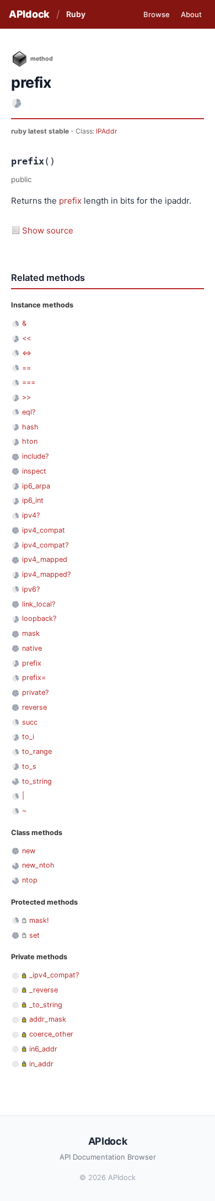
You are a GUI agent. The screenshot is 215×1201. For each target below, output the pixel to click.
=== (28, 382)
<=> (26, 353)
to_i (28, 736)
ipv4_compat (43, 530)
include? (35, 456)
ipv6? (31, 589)
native (32, 648)
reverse (34, 707)
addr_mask (47, 1019)
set (34, 935)
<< (26, 338)
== (26, 368)
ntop (29, 880)
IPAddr (106, 131)
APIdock (29, 14)
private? (35, 692)
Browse (156, 14)
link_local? (38, 604)
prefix (70, 200)
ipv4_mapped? (46, 574)
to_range (37, 751)
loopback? (39, 618)
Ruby (75, 14)
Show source (47, 230)
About (191, 14)
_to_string (45, 1005)
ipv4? (31, 515)
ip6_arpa (36, 486)
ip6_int (33, 500)
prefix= (34, 677)
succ (29, 722)
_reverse (43, 990)
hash (30, 427)
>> (26, 397)
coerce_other (51, 1034)
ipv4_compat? (45, 545)
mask (31, 633)
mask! (39, 920)
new (28, 851)
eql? (28, 412)
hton (29, 441)
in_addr (41, 1064)
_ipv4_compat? (54, 975)
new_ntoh (38, 865)
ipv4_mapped (44, 559)
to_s (29, 766)
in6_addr (43, 1049)
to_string (37, 781)
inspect (34, 471)
